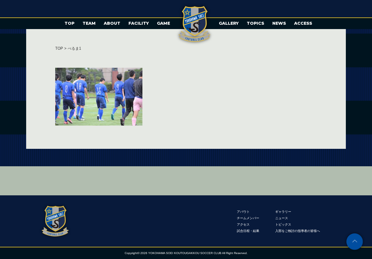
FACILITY (138, 23)
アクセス (243, 224)
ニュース (281, 217)
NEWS (279, 23)
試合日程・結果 (248, 230)
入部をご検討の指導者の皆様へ (297, 230)
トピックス (283, 224)
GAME (163, 23)
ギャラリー (283, 211)
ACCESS (303, 23)
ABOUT (112, 23)
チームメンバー (248, 217)
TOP (69, 23)
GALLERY (229, 23)
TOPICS (255, 23)
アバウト (243, 211)
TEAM (89, 23)
